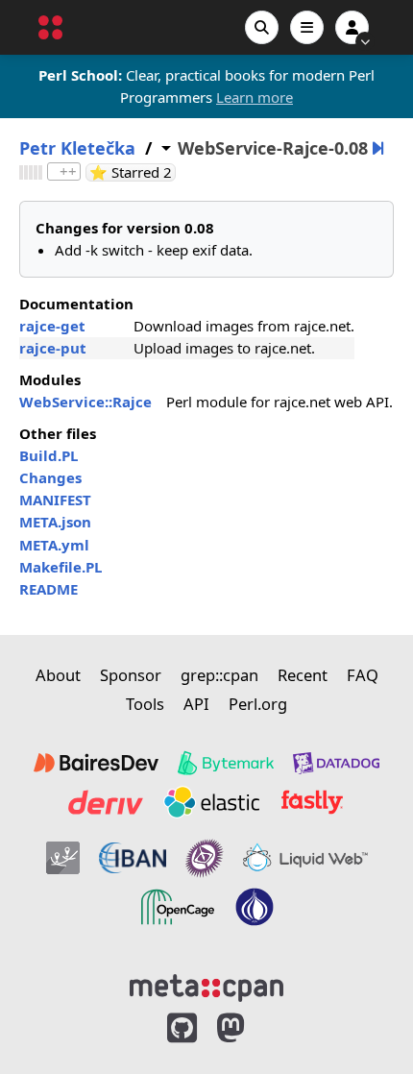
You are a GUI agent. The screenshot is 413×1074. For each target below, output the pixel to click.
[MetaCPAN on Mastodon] (249, 1028)
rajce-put (52, 347)
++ (68, 171)
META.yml (54, 544)
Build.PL (48, 455)
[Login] (352, 27)
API (196, 704)
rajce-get (52, 325)
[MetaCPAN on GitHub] (182, 1028)
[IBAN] (132, 858)
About (58, 675)
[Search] (261, 27)
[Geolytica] (63, 858)
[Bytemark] (226, 762)
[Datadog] (336, 762)
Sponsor (130, 675)
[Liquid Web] (305, 858)
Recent (303, 675)
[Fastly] (312, 802)
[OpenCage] (177, 907)
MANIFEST (55, 499)
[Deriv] (105, 802)
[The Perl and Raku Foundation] (254, 907)
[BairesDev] (96, 762)
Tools (145, 704)
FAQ (362, 675)
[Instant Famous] (204, 858)
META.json (55, 521)
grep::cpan (219, 675)
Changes (50, 477)
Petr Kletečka (77, 148)
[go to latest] (378, 148)
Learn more (254, 97)
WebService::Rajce (85, 401)
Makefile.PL (60, 566)
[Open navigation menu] (306, 27)
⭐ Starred (132, 172)
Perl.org (258, 704)
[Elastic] (211, 802)
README (48, 588)
